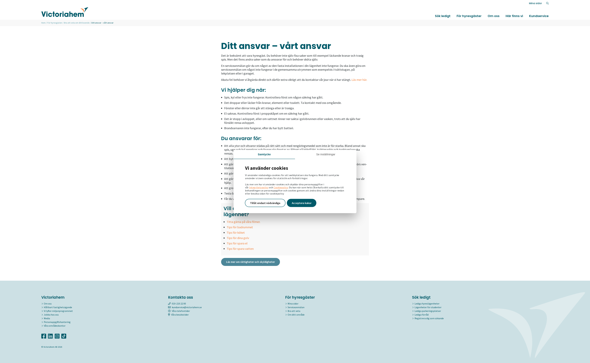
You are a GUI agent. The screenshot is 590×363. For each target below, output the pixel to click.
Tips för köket (236, 232)
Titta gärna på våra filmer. (243, 222)
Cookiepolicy (281, 187)
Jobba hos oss (51, 314)
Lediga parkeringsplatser (428, 310)
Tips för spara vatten (240, 249)
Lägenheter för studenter (428, 307)
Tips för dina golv (238, 238)
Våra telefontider (181, 310)
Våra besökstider (180, 314)
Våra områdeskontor (54, 325)
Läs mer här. (359, 80)
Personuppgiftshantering (57, 322)
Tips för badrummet (240, 227)
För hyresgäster (469, 16)
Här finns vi (514, 16)
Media (47, 318)
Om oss (494, 16)
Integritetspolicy (259, 187)
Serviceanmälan (296, 307)
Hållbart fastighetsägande (58, 307)
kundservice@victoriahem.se (187, 307)
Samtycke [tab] (264, 154)
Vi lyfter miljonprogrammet (58, 310)
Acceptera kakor (301, 203)
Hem (43, 22)
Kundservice (539, 16)
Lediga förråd (422, 314)
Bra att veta (294, 310)
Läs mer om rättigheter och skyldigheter (250, 262)
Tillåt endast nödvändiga (265, 203)
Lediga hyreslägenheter (427, 303)
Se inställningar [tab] (325, 154)
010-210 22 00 (179, 303)
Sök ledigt (442, 16)
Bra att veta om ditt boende (77, 22)
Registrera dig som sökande (429, 318)
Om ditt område (296, 314)
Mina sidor (535, 3)
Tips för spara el (237, 243)
